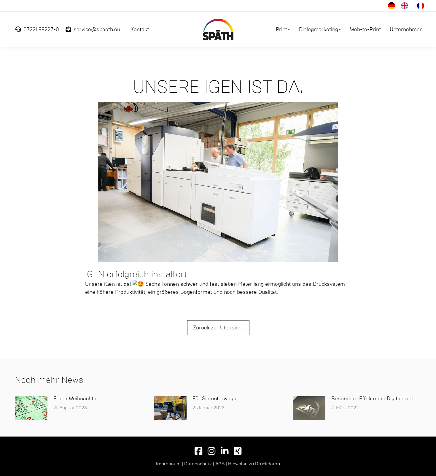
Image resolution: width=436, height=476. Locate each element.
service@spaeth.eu (97, 29)
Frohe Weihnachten (76, 398)
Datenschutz (198, 464)
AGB (220, 464)
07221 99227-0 (41, 29)
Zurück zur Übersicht (218, 327)
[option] (406, 5)
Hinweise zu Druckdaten (254, 464)
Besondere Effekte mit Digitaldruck (373, 398)
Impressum (168, 464)
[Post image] (31, 408)
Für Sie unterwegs (214, 398)
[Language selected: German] (409, 5)
